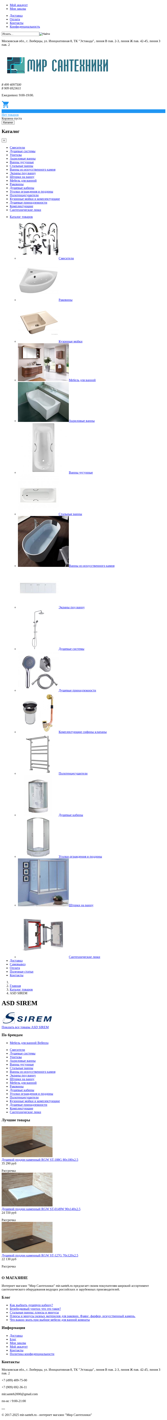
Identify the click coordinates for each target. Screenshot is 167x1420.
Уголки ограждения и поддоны (31, 191)
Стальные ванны (21, 166)
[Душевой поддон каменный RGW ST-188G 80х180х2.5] (27, 1156)
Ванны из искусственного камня (32, 169)
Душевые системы (22, 151)
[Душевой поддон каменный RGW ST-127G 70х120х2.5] (27, 1251)
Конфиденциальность (25, 26)
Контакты (16, 23)
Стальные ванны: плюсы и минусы (34, 1312)
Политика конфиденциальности (32, 1354)
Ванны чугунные (22, 162)
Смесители (17, 147)
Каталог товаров (21, 216)
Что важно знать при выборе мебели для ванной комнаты (50, 1319)
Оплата (15, 19)
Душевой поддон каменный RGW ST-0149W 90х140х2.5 (41, 1209)
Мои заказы (18, 8)
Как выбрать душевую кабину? (31, 1305)
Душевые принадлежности (28, 202)
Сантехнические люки (25, 210)
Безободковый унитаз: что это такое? (35, 1308)
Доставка (16, 15)
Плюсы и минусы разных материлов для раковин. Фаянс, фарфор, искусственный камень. (72, 1316)
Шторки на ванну (22, 177)
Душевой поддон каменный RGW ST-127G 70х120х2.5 (40, 1255)
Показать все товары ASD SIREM (25, 1027)
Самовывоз (17, 964)
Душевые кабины (22, 188)
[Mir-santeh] (58, 77)
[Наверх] (3, 1409)
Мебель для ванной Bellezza (29, 1043)
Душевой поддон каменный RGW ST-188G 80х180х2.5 (40, 1159)
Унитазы (16, 155)
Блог (13, 1339)
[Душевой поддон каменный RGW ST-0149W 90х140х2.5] (27, 1205)
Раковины (17, 184)
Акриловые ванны (23, 158)
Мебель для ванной (23, 180)
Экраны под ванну (23, 173)
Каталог (8, 122)
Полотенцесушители (24, 195)
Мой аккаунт (19, 5)
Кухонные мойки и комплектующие (35, 199)
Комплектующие (21, 206)
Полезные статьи (21, 971)
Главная (15, 986)
